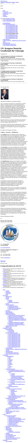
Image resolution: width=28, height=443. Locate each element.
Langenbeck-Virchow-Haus (11, 325)
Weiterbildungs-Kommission (14, 432)
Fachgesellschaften (9, 356)
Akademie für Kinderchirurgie (14, 420)
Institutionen (5, 14)
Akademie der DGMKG (13, 422)
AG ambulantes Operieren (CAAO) (15, 370)
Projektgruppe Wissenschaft (11, 398)
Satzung (7, 303)
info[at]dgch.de (7, 257)
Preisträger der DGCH (13, 306)
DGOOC (5, 279)
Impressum (3, 2)
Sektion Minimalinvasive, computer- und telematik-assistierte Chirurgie (16, 396)
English (17, 2)
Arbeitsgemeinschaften (10, 369)
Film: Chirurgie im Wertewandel (9, 45)
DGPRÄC (5, 281)
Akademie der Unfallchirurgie (14, 418)
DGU (4, 287)
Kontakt (13, 2)
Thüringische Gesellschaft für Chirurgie (16, 324)
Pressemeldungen (6, 23)
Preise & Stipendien (10, 304)
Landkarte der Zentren (15, 405)
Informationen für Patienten (11, 439)
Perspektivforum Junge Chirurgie (12, 411)
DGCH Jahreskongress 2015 (12, 37)
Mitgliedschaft (9, 296)
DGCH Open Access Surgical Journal (13, 426)
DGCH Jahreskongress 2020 (12, 31)
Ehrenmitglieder (9, 311)
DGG (4, 271)
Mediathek (8, 427)
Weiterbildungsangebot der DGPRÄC (16, 421)
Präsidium (10, 301)
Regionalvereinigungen (10, 314)
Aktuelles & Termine (7, 12)
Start (4, 10)
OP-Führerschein (9, 434)
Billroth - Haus (9, 327)
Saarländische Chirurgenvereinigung (15, 323)
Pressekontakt (11, 330)
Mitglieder (5, 16)
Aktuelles (13, 393)
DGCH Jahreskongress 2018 (9, 20)
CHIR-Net (8, 413)
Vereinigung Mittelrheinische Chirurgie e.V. (17, 318)
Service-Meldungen (10, 436)
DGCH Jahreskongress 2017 (12, 34)
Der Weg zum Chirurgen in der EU (13, 437)
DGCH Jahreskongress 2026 (9, 19)
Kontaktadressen (11, 399)
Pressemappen (11, 331)
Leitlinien (8, 433)
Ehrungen (8, 310)
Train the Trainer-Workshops (17, 378)
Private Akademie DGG (13, 425)
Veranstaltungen (6, 39)
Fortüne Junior (9, 428)
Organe (7, 299)
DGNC (4, 278)
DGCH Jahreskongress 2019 (12, 32)
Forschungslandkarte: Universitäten (15, 404)
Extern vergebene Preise (13, 309)
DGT (4, 283)
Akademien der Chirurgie (11, 415)
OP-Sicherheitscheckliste (11, 435)
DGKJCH (5, 273)
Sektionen (8, 387)
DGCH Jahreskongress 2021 (12, 30)
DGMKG (5, 275)
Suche (7, 294)
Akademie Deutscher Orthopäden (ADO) (16, 419)
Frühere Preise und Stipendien (14, 308)
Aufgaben (13, 373)
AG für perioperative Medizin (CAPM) (16, 379)
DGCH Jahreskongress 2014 (12, 38)
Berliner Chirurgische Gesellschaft (15, 316)
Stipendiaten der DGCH (13, 307)
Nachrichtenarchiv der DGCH (9, 44)
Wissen (4, 15)
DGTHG (5, 285)
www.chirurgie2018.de (5, 247)
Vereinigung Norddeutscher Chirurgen (16, 322)
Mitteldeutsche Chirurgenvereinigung (16, 317)
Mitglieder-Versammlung (13, 302)
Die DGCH (5, 11)
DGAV (4, 268)
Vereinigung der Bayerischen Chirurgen (16, 315)
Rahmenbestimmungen (13, 386)
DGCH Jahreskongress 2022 (12, 28)
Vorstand (10, 300)
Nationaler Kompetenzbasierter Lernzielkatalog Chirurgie (17, 376)
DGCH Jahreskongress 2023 (12, 27)
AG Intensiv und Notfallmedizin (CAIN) (16, 381)
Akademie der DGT (12, 423)
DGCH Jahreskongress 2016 (12, 35)
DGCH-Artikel (9, 441)
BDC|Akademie (11, 416)
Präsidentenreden (6, 42)
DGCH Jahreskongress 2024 (12, 26)
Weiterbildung (9, 429)
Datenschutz (8, 2)
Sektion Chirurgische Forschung (15, 388)
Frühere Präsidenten (10, 313)
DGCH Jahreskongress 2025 (12, 25)
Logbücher (10, 430)
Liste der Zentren (14, 406)
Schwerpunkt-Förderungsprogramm (15, 400)
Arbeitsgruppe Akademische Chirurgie (16, 407)
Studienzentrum (9, 412)
